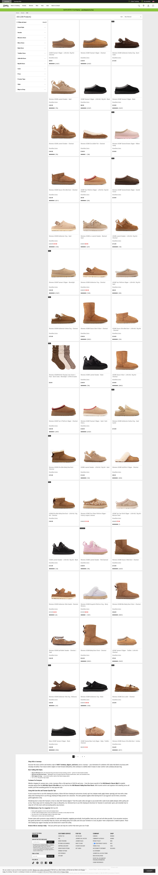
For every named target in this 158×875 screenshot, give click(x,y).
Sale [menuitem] (47, 5)
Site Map (60, 855)
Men (111, 841)
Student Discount (80, 846)
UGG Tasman (35, 777)
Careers (95, 836)
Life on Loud (79, 836)
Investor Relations (98, 855)
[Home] (5, 5)
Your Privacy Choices (101, 843)
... (80, 756)
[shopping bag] (153, 5)
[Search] (139, 5)
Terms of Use (96, 846)
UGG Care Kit (54, 808)
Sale (111, 846)
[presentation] (15, 5)
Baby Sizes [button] (21, 48)
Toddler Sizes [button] (22, 53)
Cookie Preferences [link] (98, 862)
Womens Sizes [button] (22, 37)
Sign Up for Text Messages (39, 839)
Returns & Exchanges (64, 843)
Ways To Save (79, 843)
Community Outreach (98, 838)
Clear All (44, 22)
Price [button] (19, 74)
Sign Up (35, 836)
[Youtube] (51, 862)
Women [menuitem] (31, 5)
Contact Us (61, 836)
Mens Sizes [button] (21, 43)
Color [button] (19, 68)
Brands (112, 836)
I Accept (149, 871)
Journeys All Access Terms (100, 853)
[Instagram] (42, 862)
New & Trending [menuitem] (15, 5)
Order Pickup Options (64, 848)
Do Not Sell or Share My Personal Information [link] (99, 859)
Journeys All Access (81, 838)
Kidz (111, 843)
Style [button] (19, 84)
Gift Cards (78, 848)
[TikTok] (33, 862)
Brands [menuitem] (24, 5)
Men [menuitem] (37, 5)
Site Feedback (61, 853)
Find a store (35, 853)
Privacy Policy (97, 841)
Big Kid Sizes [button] (21, 63)
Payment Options (62, 850)
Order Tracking (135, 1)
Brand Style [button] (21, 27)
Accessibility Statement (99, 848)
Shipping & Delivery (63, 846)
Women (112, 838)
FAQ (59, 838)
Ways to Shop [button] (21, 89)
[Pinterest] (38, 862)
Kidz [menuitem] (42, 5)
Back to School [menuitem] (56, 5)
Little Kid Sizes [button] (22, 58)
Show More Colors (53, 57)
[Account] (148, 5)
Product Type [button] (21, 79)
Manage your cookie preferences (41, 870)
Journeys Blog (79, 841)
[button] (153, 1)
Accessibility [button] (147, 1)
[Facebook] (46, 862)
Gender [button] (20, 32)
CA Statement (96, 850)
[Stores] (144, 5)
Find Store (50, 856)
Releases (112, 848)
